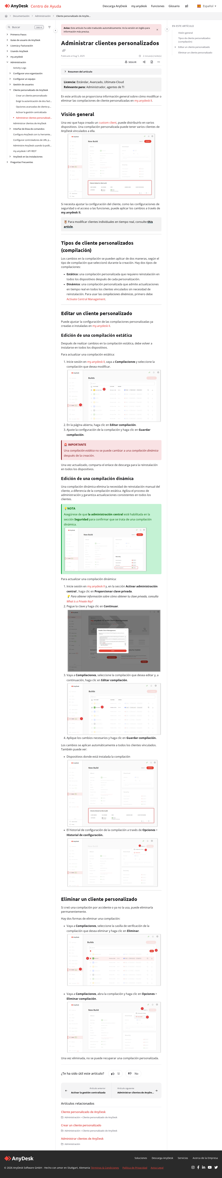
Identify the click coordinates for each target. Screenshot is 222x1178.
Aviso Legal (157, 1167)
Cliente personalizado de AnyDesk (73, 16)
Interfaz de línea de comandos (28, 128)
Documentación (21, 16)
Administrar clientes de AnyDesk (29, 123)
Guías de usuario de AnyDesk (25, 40)
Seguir (132, 62)
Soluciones (141, 1158)
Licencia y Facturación (21, 45)
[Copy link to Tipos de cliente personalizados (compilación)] (97, 251)
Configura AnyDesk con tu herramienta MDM (32, 134)
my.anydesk (16, 56)
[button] (25, 27)
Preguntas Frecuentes (21, 162)
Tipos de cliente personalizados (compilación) (194, 40)
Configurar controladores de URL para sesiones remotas (32, 140)
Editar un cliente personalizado (194, 47)
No (136, 1074)
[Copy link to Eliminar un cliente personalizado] (143, 899)
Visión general (185, 32)
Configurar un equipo (24, 78)
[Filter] (49, 27)
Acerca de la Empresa (205, 1158)
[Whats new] (186, 6)
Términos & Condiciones (105, 1167)
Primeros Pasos (18, 34)
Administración (43, 16)
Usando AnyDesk (19, 51)
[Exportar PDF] (152, 62)
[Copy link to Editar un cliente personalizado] (137, 314)
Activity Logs (19, 67)
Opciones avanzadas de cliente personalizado (34, 106)
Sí (118, 1074)
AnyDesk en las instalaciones (27, 156)
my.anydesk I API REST (24, 151)
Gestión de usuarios (23, 84)
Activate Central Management (86, 299)
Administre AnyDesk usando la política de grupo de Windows (32, 145)
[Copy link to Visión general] (100, 115)
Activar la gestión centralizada (31, 112)
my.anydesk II (143, 100)
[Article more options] (158, 62)
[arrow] (175, 47)
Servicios (183, 1158)
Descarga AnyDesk (162, 1158)
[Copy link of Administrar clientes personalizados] (64, 50)
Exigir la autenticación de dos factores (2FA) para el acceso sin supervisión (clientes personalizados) (34, 101)
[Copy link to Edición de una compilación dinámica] (140, 479)
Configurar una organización (27, 73)
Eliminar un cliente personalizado (195, 52)
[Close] (157, 30)
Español (207, 6)
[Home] (16, 6)
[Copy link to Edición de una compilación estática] (138, 336)
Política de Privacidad (134, 1167)
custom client (108, 123)
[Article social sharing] (144, 62)
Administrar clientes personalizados (34, 117)
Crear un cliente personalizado (31, 95)
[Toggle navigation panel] (55, 30)
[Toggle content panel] (167, 29)
